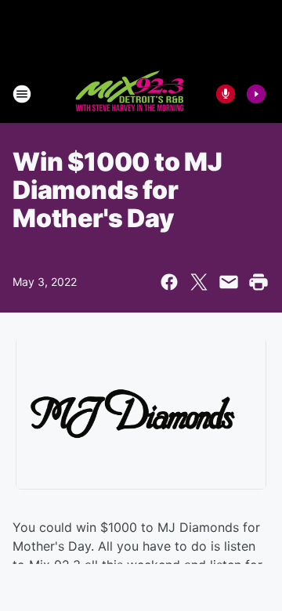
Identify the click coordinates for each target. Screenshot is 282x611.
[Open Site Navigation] (22, 94)
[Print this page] (258, 282)
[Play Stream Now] (256, 94)
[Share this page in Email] (229, 282)
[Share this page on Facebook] (169, 282)
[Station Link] (130, 94)
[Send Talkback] (225, 94)
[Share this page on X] (199, 282)
